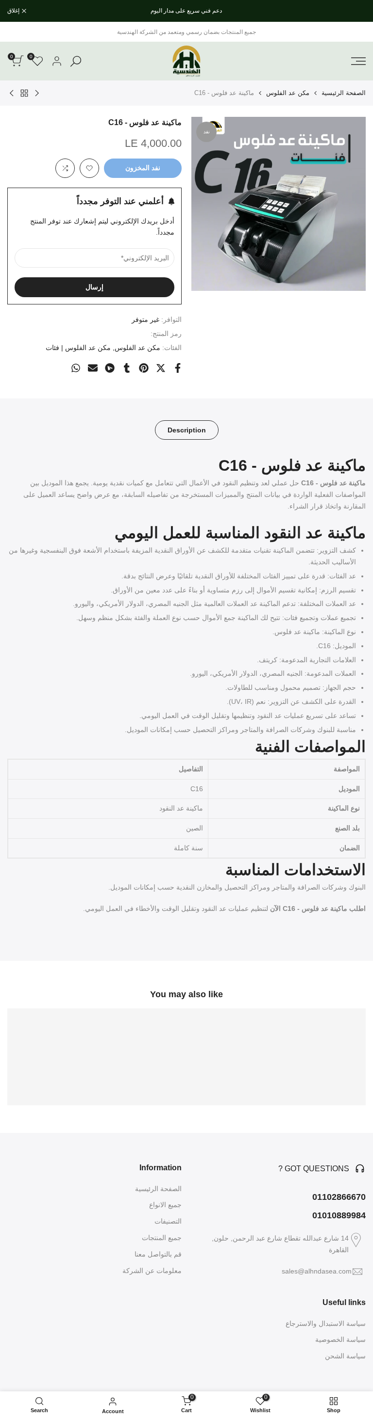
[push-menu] (358, 61)
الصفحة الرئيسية (344, 92)
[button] (89, 168)
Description (187, 430)
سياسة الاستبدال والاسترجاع (326, 1323)
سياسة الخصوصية (340, 1339)
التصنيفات (168, 1221)
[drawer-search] (75, 61)
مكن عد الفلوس (287, 92)
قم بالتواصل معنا (158, 1254)
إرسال (94, 287)
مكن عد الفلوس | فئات (78, 347)
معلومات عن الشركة (152, 1271)
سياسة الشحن (345, 1356)
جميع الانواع (165, 1205)
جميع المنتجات (162, 1238)
